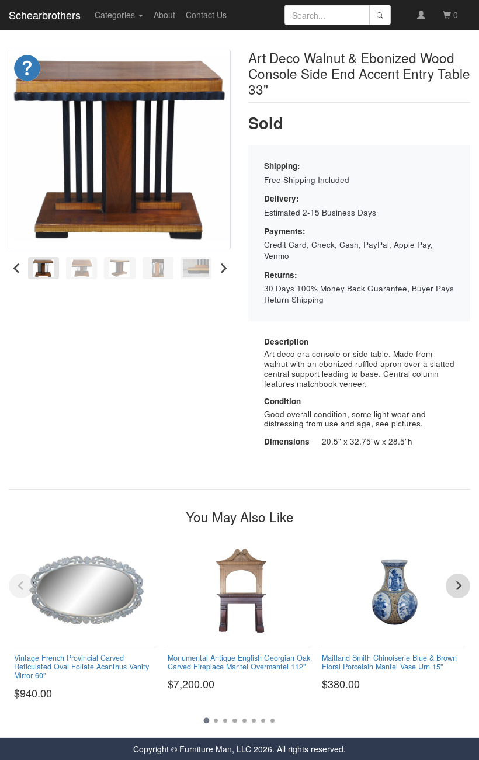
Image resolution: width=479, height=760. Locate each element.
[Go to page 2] (216, 721)
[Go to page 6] (254, 721)
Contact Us (206, 14)
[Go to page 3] (225, 721)
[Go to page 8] (272, 721)
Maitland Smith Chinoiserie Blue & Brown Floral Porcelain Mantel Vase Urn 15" (389, 662)
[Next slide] (223, 268)
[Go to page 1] (206, 721)
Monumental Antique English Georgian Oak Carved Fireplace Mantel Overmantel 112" (239, 662)
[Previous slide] (21, 586)
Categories (116, 14)
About (164, 14)
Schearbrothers (45, 14)
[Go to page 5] (244, 721)
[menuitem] (43, 268)
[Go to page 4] (234, 721)
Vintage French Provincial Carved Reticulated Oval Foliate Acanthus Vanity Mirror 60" (81, 667)
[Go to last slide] (17, 268)
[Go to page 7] (263, 721)
